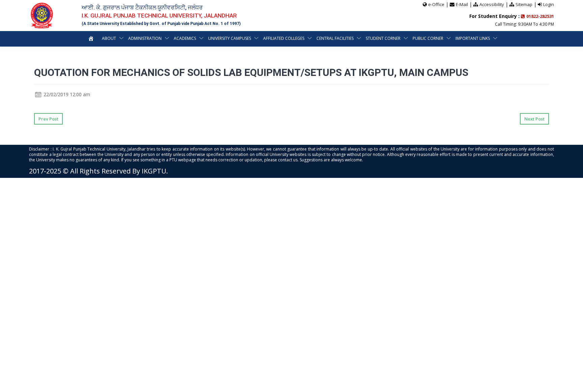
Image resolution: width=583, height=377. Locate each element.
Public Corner (428, 38)
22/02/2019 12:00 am (66, 94)
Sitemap (524, 4)
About (109, 38)
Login (548, 4)
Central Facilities (335, 38)
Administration (145, 38)
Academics (185, 38)
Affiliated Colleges (283, 38)
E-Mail (462, 4)
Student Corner (383, 38)
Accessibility (491, 4)
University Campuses (229, 38)
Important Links (472, 38)
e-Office (436, 4)
